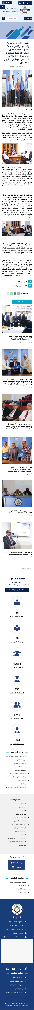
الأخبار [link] (28, 342)
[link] (2, 7)
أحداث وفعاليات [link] (23, 342)
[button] (28, 18)
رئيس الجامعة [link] (16, 286)
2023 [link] (25, 286)
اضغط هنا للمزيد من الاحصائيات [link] (17, 589)
